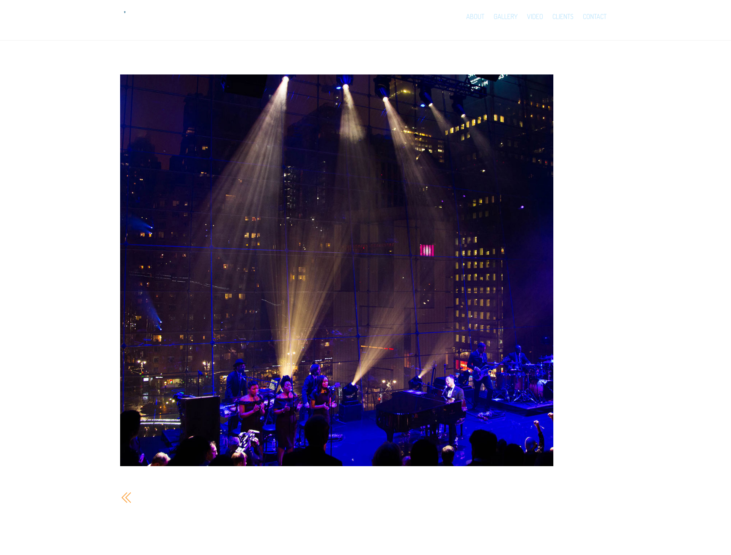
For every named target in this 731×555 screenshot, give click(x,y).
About (475, 16)
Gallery (506, 16)
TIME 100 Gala (163, 497)
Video (535, 16)
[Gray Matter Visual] (141, 23)
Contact (595, 16)
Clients (563, 16)
